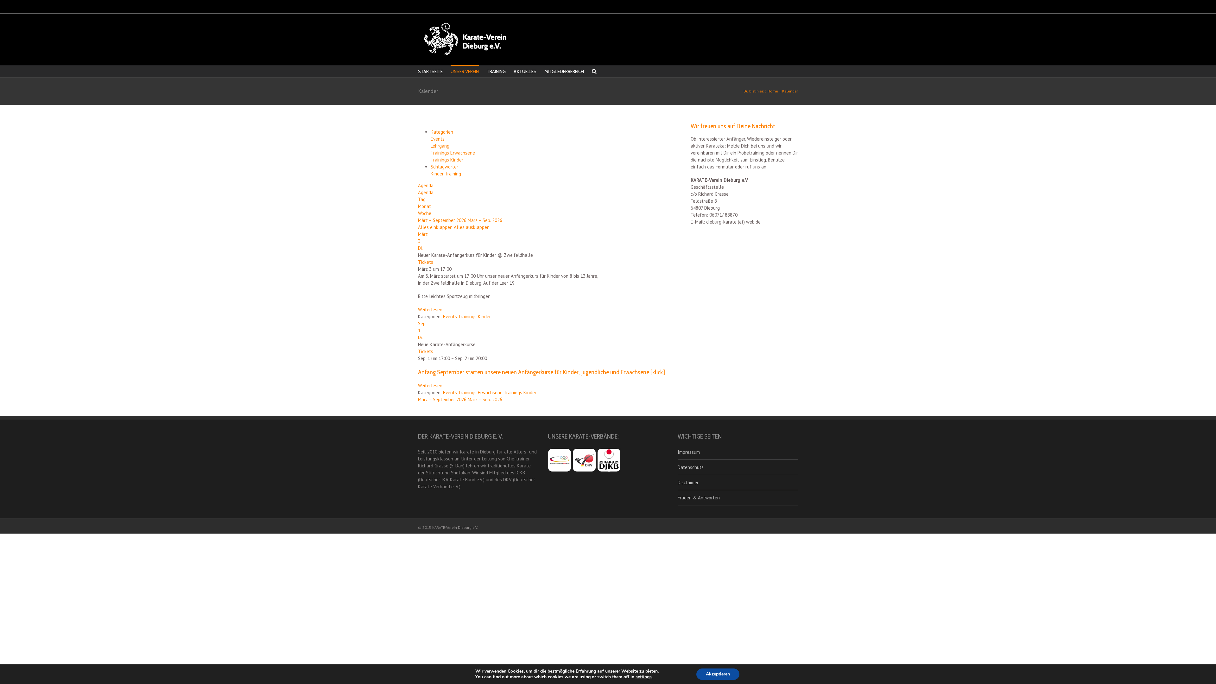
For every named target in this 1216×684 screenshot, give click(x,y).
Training (453, 174)
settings (644, 677)
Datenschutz (691, 467)
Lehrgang (440, 146)
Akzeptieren (718, 674)
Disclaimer (688, 482)
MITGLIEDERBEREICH (564, 71)
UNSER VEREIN (465, 71)
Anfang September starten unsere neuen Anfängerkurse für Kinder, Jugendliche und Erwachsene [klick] (541, 372)
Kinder (438, 174)
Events (438, 139)
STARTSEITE (430, 71)
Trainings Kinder (447, 160)
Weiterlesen (430, 310)
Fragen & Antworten (699, 498)
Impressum (689, 452)
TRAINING (496, 71)
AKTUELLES (525, 71)
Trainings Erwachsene (453, 153)
